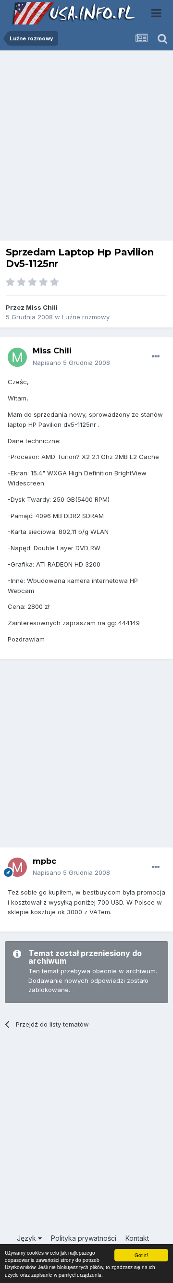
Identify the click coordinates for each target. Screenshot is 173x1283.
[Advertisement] (86, 147)
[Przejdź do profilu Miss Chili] (17, 357)
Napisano (71, 362)
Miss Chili (42, 307)
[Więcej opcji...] (155, 357)
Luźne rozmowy (86, 317)
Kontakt (137, 1238)
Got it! (141, 1255)
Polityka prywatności (83, 1238)
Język (27, 1238)
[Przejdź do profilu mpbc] (17, 867)
